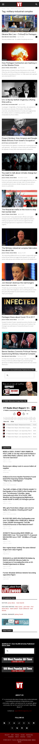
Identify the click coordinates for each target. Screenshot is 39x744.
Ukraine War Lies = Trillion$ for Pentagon (19, 34)
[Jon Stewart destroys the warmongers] (19, 272)
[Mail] (14, 723)
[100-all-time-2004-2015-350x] (18, 662)
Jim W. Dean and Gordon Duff (9, 104)
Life (3, 279)
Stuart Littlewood (24, 608)
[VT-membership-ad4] (19, 395)
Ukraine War (5, 31)
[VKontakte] (17, 728)
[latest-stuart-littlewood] (15, 592)
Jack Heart (27, 607)
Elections (4, 348)
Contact (29, 737)
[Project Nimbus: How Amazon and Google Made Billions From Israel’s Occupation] (19, 127)
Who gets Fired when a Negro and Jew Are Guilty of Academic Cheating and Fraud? (18, 509)
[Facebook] (9, 723)
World (3, 169)
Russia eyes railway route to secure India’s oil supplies (19, 467)
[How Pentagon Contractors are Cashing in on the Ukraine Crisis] (19, 52)
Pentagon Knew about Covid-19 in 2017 (18, 317)
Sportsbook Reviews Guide (24, 740)
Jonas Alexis (11, 603)
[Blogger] (4, 723)
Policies (17, 735)
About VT (7, 735)
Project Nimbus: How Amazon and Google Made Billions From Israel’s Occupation (19, 139)
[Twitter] (12, 728)
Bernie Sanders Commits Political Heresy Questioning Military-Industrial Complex (19, 352)
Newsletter (11, 737)
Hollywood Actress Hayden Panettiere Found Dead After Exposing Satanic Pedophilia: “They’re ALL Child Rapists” (19, 479)
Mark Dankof (14, 608)
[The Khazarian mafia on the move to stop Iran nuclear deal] (19, 198)
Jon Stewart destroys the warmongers (18, 283)
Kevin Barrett (20, 603)
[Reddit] (19, 723)
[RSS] (29, 723)
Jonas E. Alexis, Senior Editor (9, 67)
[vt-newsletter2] (15, 625)
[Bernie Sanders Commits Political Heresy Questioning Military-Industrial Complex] (19, 340)
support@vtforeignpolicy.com (23, 711)
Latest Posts (6, 447)
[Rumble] (24, 723)
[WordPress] (22, 728)
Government (5, 96)
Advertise (22, 737)
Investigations (5, 135)
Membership (29, 735)
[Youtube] (27, 728)
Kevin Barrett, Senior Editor (9, 36)
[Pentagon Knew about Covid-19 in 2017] (19, 306)
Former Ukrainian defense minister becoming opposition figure (19, 574)
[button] (3, 4)
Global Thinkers (7, 630)
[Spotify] (34, 723)
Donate (23, 735)
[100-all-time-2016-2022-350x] (18, 672)
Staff (12, 735)
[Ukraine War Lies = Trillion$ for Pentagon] (19, 23)
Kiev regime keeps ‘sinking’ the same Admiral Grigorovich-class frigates (19, 549)
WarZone (4, 59)
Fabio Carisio (18, 607)
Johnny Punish (19, 614)
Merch (17, 737)
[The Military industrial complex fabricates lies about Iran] (19, 237)
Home (3, 8)
